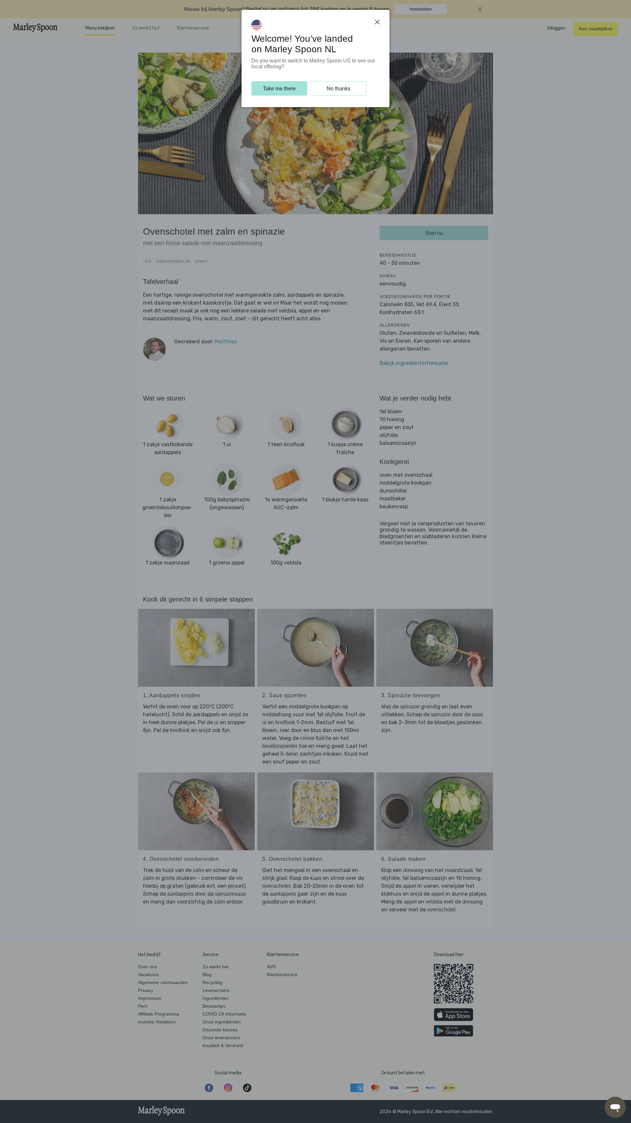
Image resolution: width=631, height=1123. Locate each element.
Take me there (279, 88)
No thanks (338, 88)
